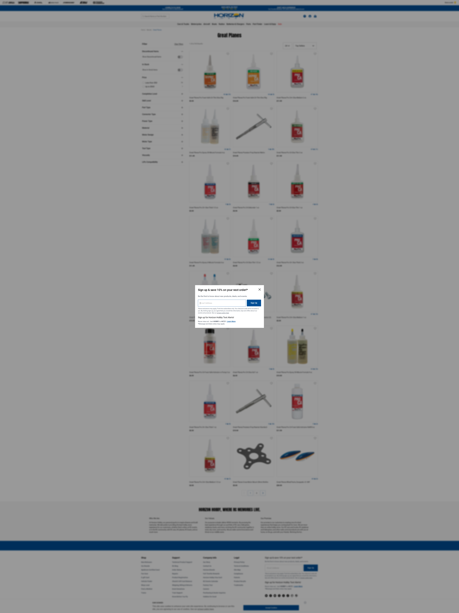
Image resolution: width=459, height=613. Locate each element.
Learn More (231, 321)
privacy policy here (223, 313)
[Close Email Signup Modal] (259, 289)
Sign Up (254, 303)
